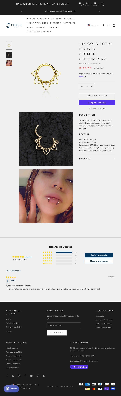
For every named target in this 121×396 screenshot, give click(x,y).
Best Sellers (45, 19)
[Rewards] (11, 388)
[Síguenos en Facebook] (7, 376)
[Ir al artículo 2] (9, 54)
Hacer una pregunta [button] (99, 261)
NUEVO (31, 19)
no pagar (9, 331)
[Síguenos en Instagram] (19, 376)
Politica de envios (12, 323)
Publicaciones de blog (14, 352)
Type (30, 27)
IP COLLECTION (65, 19)
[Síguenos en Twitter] (13, 376)
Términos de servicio (13, 364)
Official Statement (12, 368)
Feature (40, 27)
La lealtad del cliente (103, 324)
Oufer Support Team (103, 328)
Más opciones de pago (97, 108)
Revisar (8, 319)
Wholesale (100, 316)
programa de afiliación (104, 320)
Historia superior (12, 348)
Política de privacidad (13, 360)
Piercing (55, 23)
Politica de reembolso (14, 327)
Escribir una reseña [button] (99, 255)
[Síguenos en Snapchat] (44, 376)
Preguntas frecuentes (13, 356)
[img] (11, 277)
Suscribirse (56, 333)
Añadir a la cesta (97, 95)
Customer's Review (39, 32)
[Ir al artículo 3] (9, 63)
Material (70, 23)
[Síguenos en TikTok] (37, 376)
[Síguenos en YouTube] (31, 376)
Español (24, 388)
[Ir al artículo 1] (9, 45)
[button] (47, 252)
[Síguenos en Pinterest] (25, 376)
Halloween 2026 (37, 23)
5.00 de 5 (28, 257)
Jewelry (53, 27)
